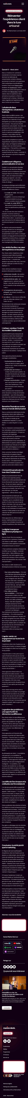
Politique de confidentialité (10, 1086)
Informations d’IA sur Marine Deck (12, 1090)
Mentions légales (7, 1083)
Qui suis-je (6, 1057)
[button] (4, 966)
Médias (5, 1049)
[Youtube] (9, 1041)
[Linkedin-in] (5, 1041)
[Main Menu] (23, 4)
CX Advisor (6, 1054)
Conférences (6, 1046)
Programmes (6, 1052)
